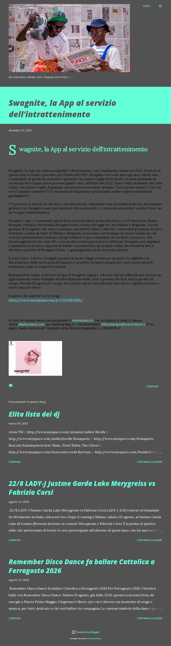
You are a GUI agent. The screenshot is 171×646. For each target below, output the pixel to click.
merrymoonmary (94, 638)
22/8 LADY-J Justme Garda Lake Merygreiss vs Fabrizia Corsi (82, 488)
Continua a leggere (149, 461)
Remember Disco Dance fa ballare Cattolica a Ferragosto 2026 (82, 566)
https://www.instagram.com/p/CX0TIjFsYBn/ (46, 300)
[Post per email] (11, 386)
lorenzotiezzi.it (82, 320)
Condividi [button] (152, 386)
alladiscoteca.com (31, 324)
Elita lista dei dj (34, 414)
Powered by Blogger (87, 632)
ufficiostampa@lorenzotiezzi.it (123, 324)
